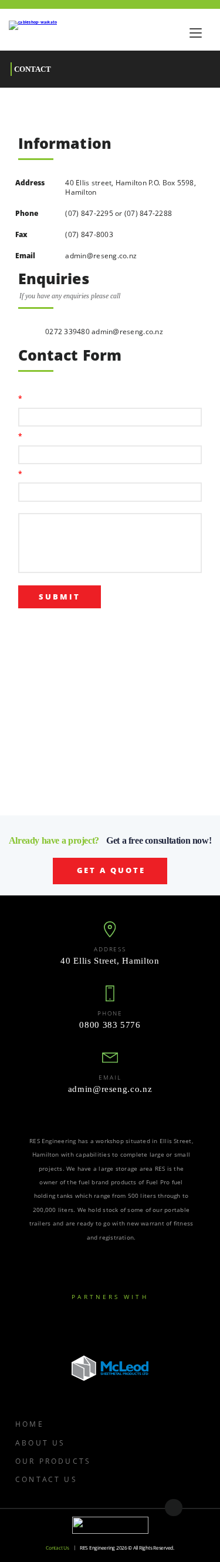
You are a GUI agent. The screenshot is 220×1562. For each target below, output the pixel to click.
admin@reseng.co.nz (101, 255)
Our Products (53, 1461)
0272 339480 (68, 331)
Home (29, 1423)
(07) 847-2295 (89, 213)
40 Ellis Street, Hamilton (109, 961)
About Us (40, 1442)
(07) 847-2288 (148, 213)
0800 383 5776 (109, 1025)
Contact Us (46, 1479)
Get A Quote (111, 870)
